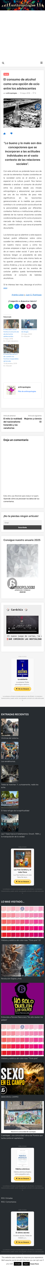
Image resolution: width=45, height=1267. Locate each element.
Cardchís (17, 609)
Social (6, 74)
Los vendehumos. (8, 761)
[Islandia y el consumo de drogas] (29, 323)
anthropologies (11, 93)
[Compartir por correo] (34, 306)
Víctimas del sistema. (10, 738)
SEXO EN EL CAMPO (9, 1097)
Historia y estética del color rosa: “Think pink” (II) (21, 940)
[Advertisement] (22, 34)
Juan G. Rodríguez (34, 295)
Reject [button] (26, 1264)
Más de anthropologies (27, 391)
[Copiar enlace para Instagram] (28, 306)
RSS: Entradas (7, 1198)
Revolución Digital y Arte (11, 978)
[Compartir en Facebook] (16, 306)
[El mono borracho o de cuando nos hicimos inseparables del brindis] (11, 348)
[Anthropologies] (22, 5)
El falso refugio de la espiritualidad (15, 810)
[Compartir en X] (22, 306)
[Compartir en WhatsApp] (10, 306)
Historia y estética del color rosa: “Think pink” (19, 1058)
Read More (34, 1264)
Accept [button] (17, 1264)
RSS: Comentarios (8, 1202)
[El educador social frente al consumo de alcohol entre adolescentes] (11, 323)
